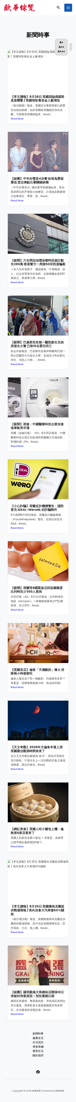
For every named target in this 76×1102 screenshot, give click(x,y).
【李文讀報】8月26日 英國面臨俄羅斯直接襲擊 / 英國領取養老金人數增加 (37, 98)
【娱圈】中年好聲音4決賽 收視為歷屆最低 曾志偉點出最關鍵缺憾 (37, 180)
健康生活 (38, 1038)
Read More (17, 118)
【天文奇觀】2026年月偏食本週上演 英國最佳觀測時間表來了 (37, 749)
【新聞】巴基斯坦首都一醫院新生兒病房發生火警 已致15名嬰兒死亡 (37, 344)
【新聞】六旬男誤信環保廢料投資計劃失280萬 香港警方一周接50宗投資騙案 (38, 262)
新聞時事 (38, 1033)
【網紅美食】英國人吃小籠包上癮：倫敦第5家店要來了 (37, 831)
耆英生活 (38, 1051)
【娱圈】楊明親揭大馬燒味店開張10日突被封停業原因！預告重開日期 (37, 994)
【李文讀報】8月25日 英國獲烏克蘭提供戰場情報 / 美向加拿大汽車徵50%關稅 (37, 910)
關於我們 (38, 1055)
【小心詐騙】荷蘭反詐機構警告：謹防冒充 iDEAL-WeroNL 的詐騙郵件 (37, 508)
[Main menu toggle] (68, 8)
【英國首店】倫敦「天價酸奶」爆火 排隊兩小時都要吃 (37, 671)
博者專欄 (38, 1047)
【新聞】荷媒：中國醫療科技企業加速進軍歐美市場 (37, 426)
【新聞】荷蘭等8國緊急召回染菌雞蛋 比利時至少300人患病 (37, 590)
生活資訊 (38, 1042)
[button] (58, 7)
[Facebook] (38, 1072)
